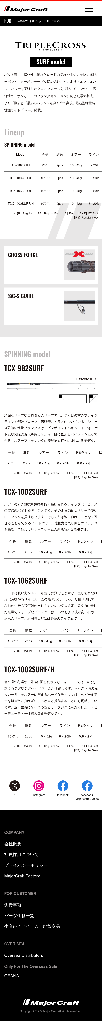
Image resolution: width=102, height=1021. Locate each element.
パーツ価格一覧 (19, 915)
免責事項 (12, 904)
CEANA (11, 975)
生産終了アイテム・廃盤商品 (32, 926)
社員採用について (21, 854)
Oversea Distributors (23, 955)
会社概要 (12, 843)
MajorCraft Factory (22, 876)
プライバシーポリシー (26, 865)
